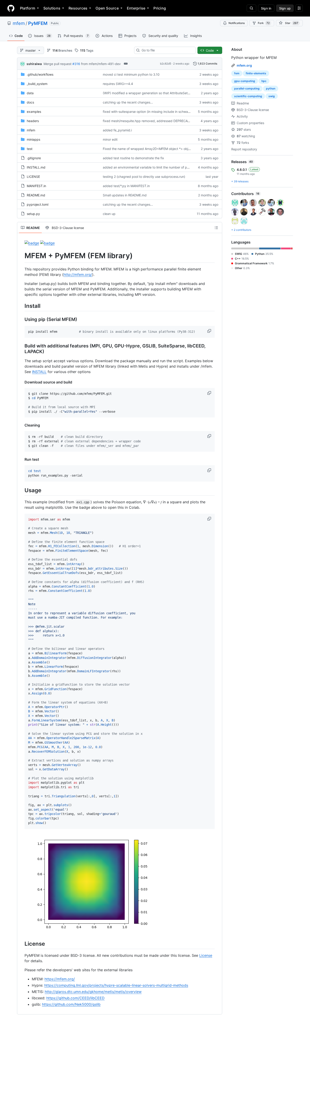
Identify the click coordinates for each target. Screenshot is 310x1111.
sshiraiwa (34, 64)
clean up (109, 214)
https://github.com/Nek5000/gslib (71, 1004)
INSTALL (39, 371)
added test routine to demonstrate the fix (133, 158)
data (30, 93)
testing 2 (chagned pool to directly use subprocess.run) (144, 176)
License (205, 955)
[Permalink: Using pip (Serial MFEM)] (21, 319)
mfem (19, 23)
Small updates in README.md (125, 195)
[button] (210, 331)
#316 (76, 64)
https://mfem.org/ (59, 979)
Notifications (237, 23)
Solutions (51, 8)
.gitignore (34, 158)
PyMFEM (37, 23)
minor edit (110, 139)
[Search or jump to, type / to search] (251, 8)
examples (34, 111)
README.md (36, 195)
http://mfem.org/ (78, 274)
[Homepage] (11, 8)
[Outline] (216, 227)
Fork (264, 23)
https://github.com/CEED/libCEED (75, 998)
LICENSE (33, 176)
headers (33, 121)
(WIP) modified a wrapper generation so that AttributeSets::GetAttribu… (156, 93)
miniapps (33, 139)
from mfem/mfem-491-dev (101, 64)
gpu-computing (244, 81)
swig (271, 96)
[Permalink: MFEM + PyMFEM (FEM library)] (21, 256)
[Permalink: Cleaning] (21, 425)
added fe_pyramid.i (117, 130)
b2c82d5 (165, 63)
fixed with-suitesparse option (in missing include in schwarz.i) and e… (154, 111)
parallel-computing (247, 88)
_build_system (37, 84)
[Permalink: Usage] (21, 490)
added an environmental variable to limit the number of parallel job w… (155, 167)
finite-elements (256, 73)
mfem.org (244, 65)
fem (236, 73)
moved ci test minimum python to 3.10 (131, 74)
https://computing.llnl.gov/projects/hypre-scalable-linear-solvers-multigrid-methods (116, 985)
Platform (27, 8)
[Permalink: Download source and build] (21, 382)
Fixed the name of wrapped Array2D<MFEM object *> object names (153, 149)
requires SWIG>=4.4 (118, 84)
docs (30, 102)
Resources (78, 8)
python (270, 88)
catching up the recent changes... (128, 102)
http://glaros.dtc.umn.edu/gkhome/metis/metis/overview (93, 991)
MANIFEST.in (36, 186)
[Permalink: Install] (21, 306)
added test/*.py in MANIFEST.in (126, 186)
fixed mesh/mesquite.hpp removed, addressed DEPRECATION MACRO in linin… (162, 121)
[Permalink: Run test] (21, 459)
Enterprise (136, 8)
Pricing (159, 8)
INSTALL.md (36, 167)
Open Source (107, 8)
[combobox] (167, 50)
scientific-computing (248, 96)
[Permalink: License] (21, 943)
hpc (263, 81)
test (29, 149)
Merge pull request (57, 64)
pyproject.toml (37, 204)
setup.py (33, 214)
